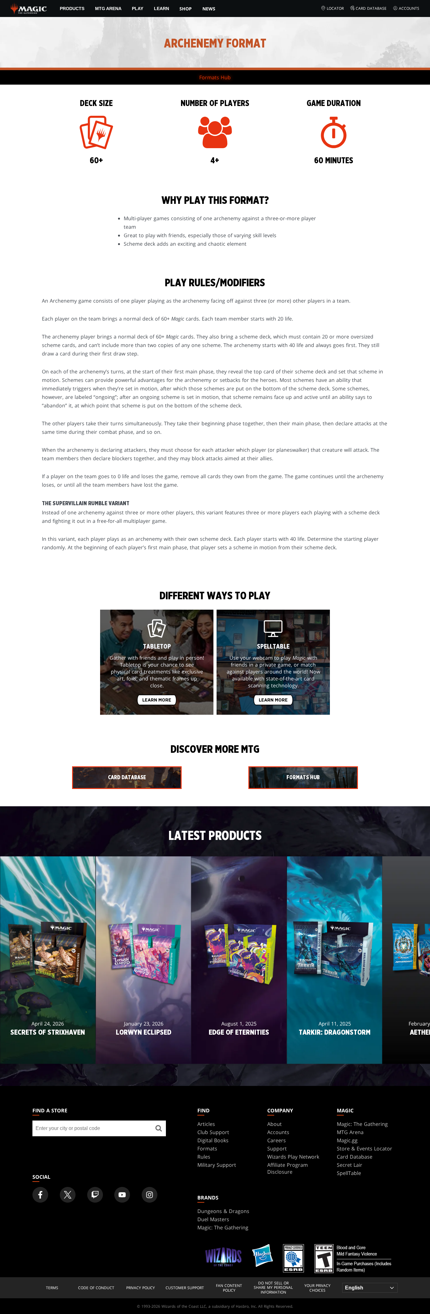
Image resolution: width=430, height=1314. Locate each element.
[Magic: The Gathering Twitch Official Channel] (95, 1195)
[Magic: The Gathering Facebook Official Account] (40, 1195)
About (274, 1124)
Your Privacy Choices (317, 1288)
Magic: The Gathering (362, 1124)
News (208, 9)
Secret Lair (349, 1164)
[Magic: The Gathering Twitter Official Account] (68, 1195)
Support (277, 1148)
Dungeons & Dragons (223, 1211)
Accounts (409, 8)
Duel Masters (213, 1219)
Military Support (216, 1164)
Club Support (213, 1132)
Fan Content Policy (229, 1288)
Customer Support (185, 1288)
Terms (52, 1288)
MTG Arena (108, 8)
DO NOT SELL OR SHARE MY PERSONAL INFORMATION (273, 1287)
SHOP (185, 9)
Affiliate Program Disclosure (287, 1168)
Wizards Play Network (293, 1156)
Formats (207, 1148)
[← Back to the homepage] (29, 7)
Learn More (156, 700)
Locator (335, 8)
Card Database (371, 8)
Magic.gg (347, 1140)
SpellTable (349, 1173)
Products (72, 8)
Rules (203, 1156)
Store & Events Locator (364, 1148)
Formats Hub (215, 77)
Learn (161, 8)
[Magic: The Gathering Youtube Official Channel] (122, 1195)
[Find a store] (158, 1128)
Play (137, 8)
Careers (276, 1140)
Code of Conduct (96, 1288)
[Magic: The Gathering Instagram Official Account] (149, 1195)
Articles (206, 1124)
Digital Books (213, 1140)
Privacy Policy (140, 1288)
